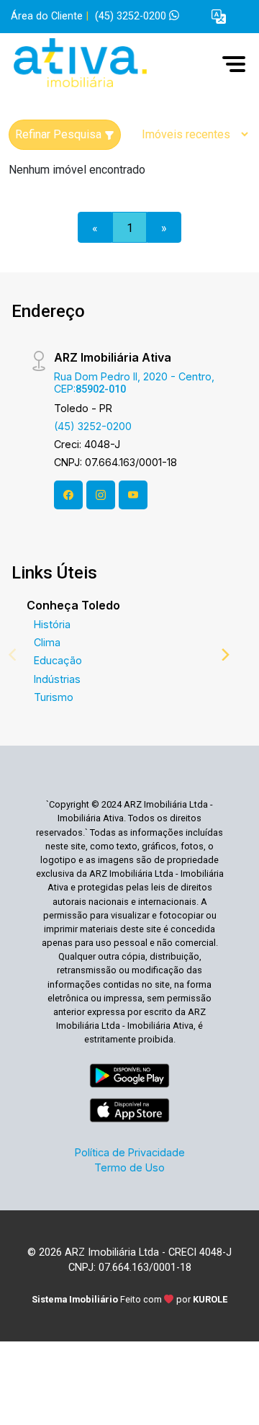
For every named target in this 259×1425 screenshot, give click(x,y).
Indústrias (57, 679)
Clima (47, 642)
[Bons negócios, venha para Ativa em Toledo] (116, 63)
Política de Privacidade (130, 1152)
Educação (58, 660)
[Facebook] (68, 495)
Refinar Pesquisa (59, 134)
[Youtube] (133, 495)
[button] (218, 17)
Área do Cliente (47, 16)
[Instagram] (100, 495)
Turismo (53, 697)
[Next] (224, 654)
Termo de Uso (129, 1167)
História (52, 624)
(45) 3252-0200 (132, 16)
